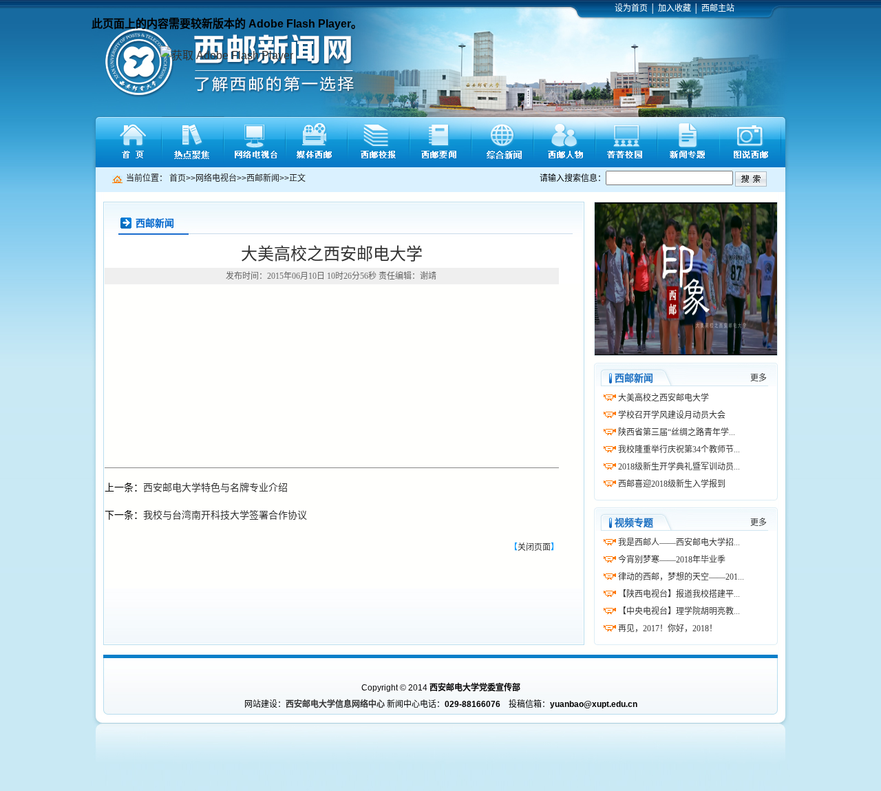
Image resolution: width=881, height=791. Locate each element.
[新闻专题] (688, 142)
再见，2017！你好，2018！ (667, 628)
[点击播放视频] (686, 278)
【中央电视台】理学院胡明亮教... (679, 611)
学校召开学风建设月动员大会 (671, 415)
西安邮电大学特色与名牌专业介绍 (215, 487)
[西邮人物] (564, 142)
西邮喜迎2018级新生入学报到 (671, 484)
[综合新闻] (502, 142)
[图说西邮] (750, 142)
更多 (758, 378)
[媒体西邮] (317, 142)
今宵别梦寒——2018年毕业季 (671, 560)
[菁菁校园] (626, 142)
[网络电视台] (255, 142)
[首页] (131, 142)
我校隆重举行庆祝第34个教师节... (679, 449)
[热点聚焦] (193, 142)
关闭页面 (534, 547)
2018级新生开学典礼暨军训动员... (679, 467)
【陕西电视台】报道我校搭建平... (679, 594)
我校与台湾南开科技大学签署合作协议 (225, 514)
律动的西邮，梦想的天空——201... (681, 577)
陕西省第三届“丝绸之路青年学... (676, 432)
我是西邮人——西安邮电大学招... (679, 542)
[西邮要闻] (440, 142)
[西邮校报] (379, 142)
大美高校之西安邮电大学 (663, 398)
